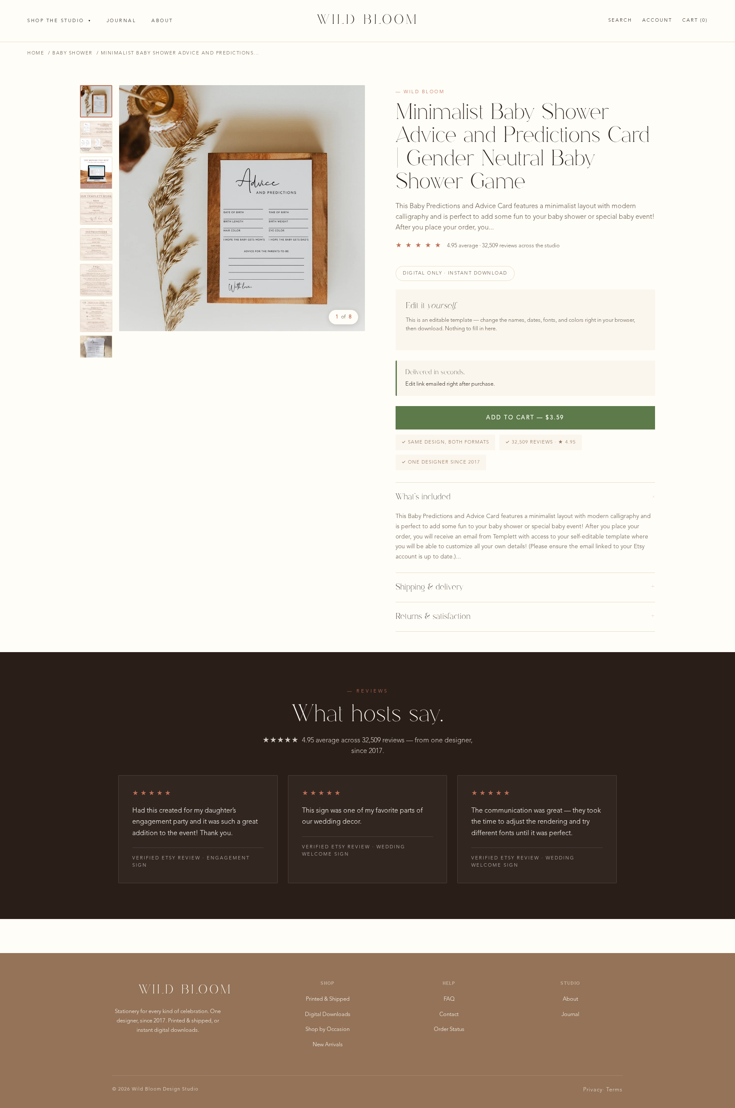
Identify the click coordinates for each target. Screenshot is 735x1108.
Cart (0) (695, 20)
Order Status (449, 1029)
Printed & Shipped (328, 999)
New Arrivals (328, 1045)
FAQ (449, 999)
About (162, 21)
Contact (449, 1014)
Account (657, 20)
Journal (122, 21)
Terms (614, 1090)
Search (620, 20)
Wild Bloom (368, 20)
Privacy (593, 1090)
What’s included (525, 497)
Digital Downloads (327, 1014)
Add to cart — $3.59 (525, 418)
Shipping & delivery (525, 587)
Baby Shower (72, 53)
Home (35, 53)
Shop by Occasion (327, 1029)
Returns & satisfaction (525, 617)
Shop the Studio (59, 21)
